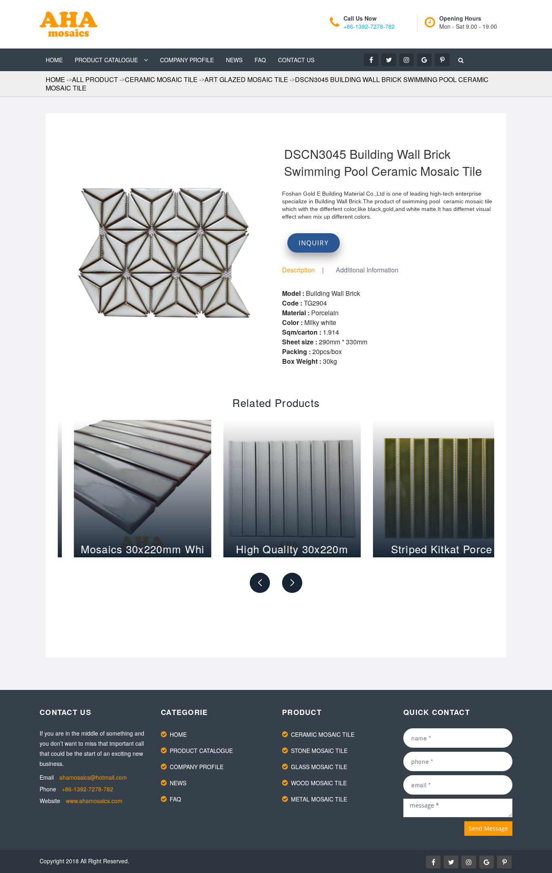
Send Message (488, 828)
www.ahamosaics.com (94, 801)
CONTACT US (296, 60)
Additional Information (367, 269)
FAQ (260, 60)
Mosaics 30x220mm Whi (127, 548)
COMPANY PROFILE (187, 60)
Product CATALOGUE (106, 60)
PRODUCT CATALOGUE (201, 750)
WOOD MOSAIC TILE (319, 783)
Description (298, 269)
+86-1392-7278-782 (369, 26)
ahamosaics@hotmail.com (93, 777)
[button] (260, 583)
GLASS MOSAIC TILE (319, 767)
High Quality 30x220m (276, 548)
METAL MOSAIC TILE (319, 799)
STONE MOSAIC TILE (319, 750)
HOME (54, 60)
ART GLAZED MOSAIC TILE (246, 79)
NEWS (234, 60)
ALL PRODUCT (95, 79)
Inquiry (314, 242)
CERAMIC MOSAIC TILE (161, 79)
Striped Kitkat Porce (425, 548)
